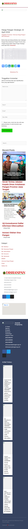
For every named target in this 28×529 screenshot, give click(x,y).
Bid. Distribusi (5, 246)
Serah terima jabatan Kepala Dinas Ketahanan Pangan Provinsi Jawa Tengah (7, 384)
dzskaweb (12, 525)
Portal (3, 263)
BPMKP (3, 258)
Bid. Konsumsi (5, 253)
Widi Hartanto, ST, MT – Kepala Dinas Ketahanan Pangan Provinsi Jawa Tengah (7, 496)
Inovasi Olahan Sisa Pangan (7, 458)
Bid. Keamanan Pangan (7, 249)
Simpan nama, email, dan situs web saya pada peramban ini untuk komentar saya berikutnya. (13, 124)
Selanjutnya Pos (14, 72)
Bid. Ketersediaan (6, 251)
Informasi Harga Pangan (8, 261)
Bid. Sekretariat (5, 256)
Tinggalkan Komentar (7, 34)
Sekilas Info (4, 265)
